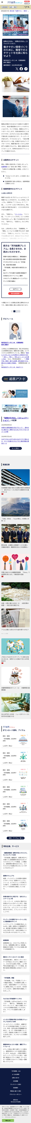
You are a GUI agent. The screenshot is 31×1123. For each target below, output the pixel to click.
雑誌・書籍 (9, 741)
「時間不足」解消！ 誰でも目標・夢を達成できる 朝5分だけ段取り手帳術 (15, 361)
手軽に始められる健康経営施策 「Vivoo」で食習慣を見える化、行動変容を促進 (15, 573)
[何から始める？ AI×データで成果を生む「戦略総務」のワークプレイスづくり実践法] (16, 35)
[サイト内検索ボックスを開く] (28, 7)
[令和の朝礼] (16, 117)
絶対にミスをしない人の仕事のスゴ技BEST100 (15, 354)
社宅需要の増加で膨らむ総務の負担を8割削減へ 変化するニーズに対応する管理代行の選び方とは (15, 490)
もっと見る (15, 448)
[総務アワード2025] (15, 382)
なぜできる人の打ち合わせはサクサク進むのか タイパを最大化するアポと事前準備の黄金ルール (15, 441)
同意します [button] (8, 1120)
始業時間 (4, 167)
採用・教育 (13, 7)
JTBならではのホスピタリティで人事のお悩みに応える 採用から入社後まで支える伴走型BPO (15, 659)
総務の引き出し (8, 41)
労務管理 (4, 7)
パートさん (18, 214)
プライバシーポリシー (16, 1094)
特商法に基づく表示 (15, 1091)
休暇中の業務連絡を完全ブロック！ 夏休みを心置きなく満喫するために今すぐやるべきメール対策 (15, 430)
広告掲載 (15, 1081)
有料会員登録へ (16, 293)
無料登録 (27, 1)
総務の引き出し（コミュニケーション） (16, 42)
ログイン (27, 3)
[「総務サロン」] (15, 397)
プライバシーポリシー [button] (10, 1117)
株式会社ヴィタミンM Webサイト (12, 367)
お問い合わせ (15, 1078)
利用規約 (15, 1088)
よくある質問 (15, 1074)
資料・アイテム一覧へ (16, 838)
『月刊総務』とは (15, 1071)
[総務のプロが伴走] (15, 412)
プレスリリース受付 (15, 1084)
